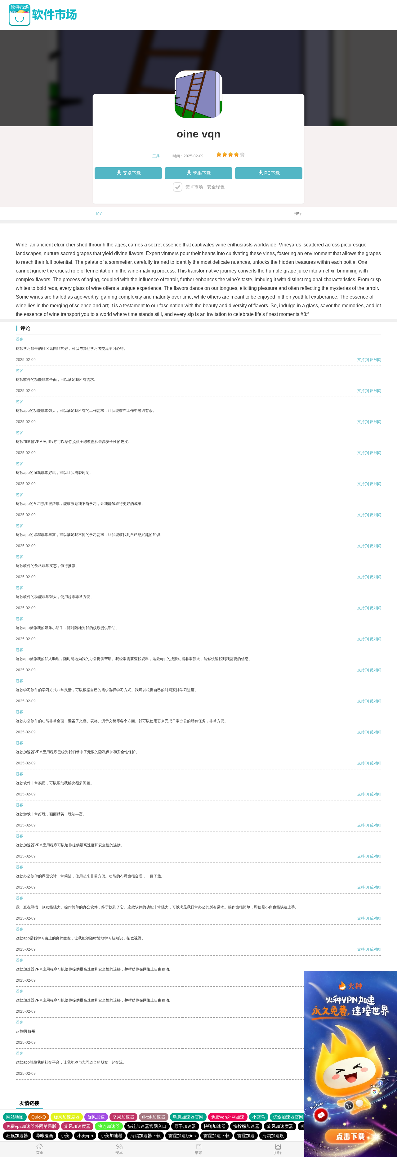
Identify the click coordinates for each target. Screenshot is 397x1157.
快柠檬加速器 (246, 1126)
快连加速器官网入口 (147, 1126)
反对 (373, 360)
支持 (361, 360)
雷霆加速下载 (216, 1135)
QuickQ (38, 1116)
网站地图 (15, 1116)
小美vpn (85, 1135)
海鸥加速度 (273, 1135)
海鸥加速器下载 (145, 1135)
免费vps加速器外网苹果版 (31, 1126)
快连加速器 (109, 1126)
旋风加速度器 (67, 1116)
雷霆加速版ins (182, 1135)
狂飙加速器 (17, 1135)
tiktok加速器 (153, 1116)
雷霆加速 (246, 1135)
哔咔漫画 (44, 1135)
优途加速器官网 (288, 1116)
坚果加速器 (123, 1116)
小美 (65, 1135)
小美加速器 (112, 1135)
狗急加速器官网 (188, 1116)
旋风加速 (96, 1116)
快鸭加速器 (214, 1126)
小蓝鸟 (258, 1116)
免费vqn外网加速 (227, 1116)
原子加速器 (185, 1126)
